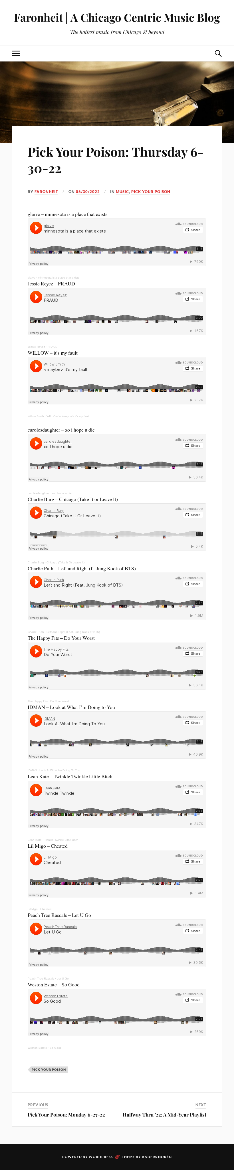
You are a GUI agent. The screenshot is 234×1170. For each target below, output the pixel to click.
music (122, 191)
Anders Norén (157, 1157)
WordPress (101, 1157)
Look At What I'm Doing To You (59, 770)
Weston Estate (37, 1047)
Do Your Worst (59, 701)
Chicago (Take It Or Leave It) (65, 562)
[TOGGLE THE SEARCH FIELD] (218, 53)
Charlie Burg (36, 562)
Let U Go (63, 978)
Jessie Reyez (36, 346)
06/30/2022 (88, 191)
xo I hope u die (62, 493)
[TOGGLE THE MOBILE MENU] (16, 53)
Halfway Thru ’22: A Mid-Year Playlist (164, 1114)
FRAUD (52, 346)
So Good (56, 1047)
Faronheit (46, 191)
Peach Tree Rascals (41, 978)
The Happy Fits (38, 701)
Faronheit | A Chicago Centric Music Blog (117, 17)
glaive (31, 277)
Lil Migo (33, 909)
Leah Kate (35, 839)
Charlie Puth (36, 631)
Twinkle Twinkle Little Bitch (61, 839)
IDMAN (32, 770)
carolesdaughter (38, 493)
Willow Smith (36, 416)
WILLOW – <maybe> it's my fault (68, 416)
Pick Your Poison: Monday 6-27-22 (66, 1114)
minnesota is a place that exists (58, 277)
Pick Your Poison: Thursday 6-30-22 (115, 159)
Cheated (46, 909)
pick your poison (150, 191)
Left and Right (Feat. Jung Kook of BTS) (73, 631)
